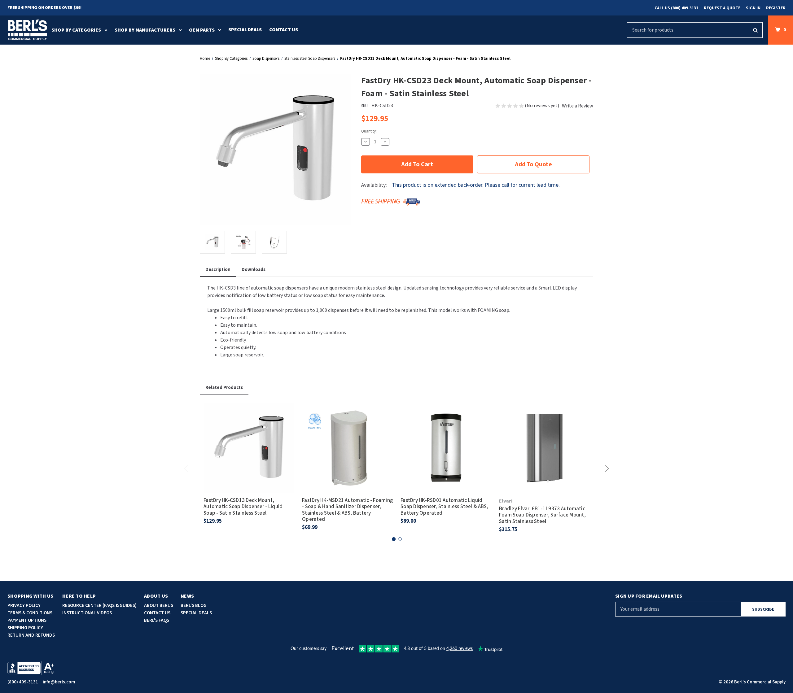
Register (776, 8)
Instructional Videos (87, 613)
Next (606, 468)
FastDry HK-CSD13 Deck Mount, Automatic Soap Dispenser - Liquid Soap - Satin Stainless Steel (243, 506)
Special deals (196, 613)
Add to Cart (249, 456)
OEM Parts (202, 30)
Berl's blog (194, 605)
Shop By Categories (76, 30)
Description (217, 269)
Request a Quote (722, 8)
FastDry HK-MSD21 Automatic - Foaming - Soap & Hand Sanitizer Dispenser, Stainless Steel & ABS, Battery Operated (347, 510)
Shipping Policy (25, 628)
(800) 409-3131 (22, 682)
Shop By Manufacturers (145, 30)
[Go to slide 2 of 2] (400, 539)
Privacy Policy (24, 605)
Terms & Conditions (29, 613)
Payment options (26, 620)
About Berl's (158, 605)
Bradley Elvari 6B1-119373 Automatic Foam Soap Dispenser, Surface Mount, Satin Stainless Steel (542, 515)
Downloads (253, 269)
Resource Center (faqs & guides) (99, 605)
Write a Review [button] (577, 105)
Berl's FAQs (156, 620)
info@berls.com (59, 682)
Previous (187, 468)
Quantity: (369, 131)
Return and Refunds (31, 635)
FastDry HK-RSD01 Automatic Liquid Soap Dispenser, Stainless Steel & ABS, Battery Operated (445, 506)
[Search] (755, 30)
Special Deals (245, 29)
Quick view (249, 439)
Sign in (753, 8)
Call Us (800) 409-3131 (676, 8)
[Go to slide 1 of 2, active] (394, 539)
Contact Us (283, 29)
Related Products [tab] (224, 387)
